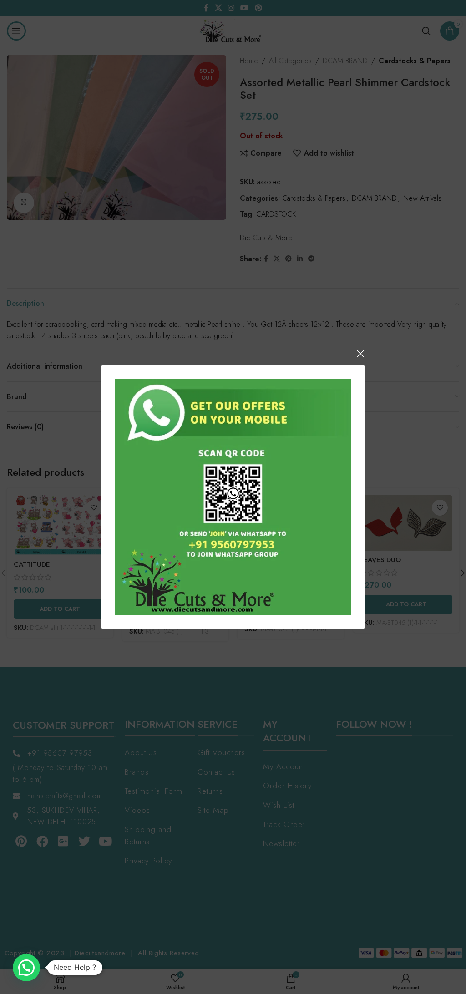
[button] (26, 967)
